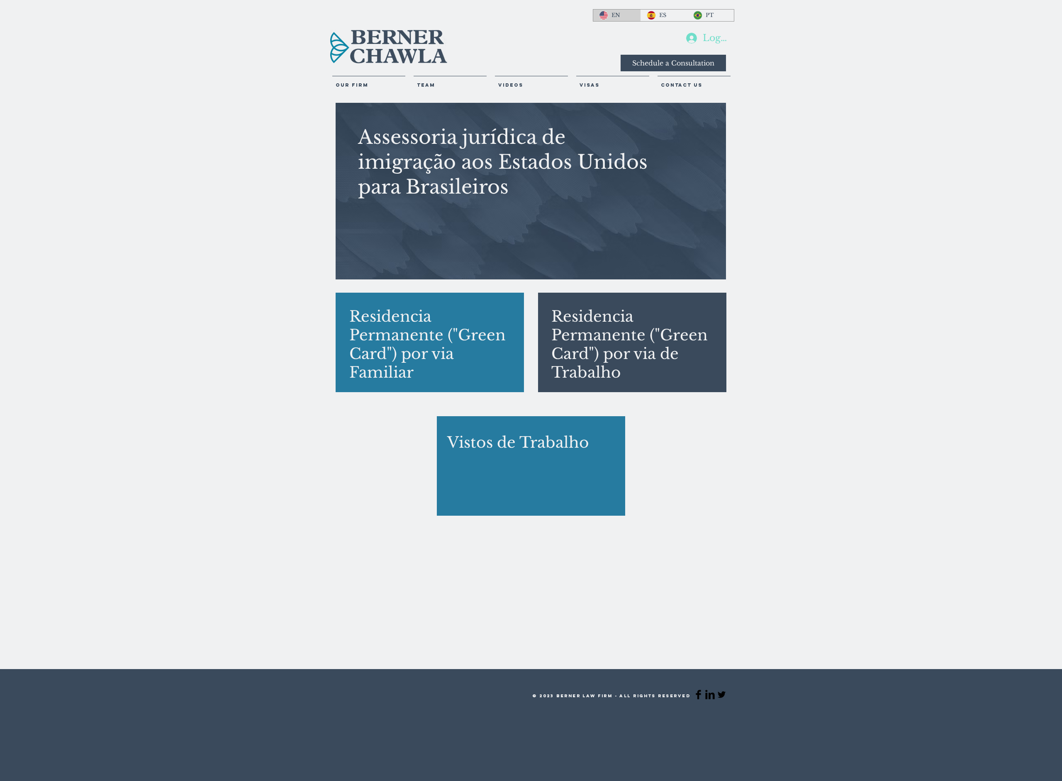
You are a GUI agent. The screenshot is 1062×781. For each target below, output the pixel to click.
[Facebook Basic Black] (698, 694)
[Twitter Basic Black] (721, 694)
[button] (531, 81)
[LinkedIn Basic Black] (710, 694)
